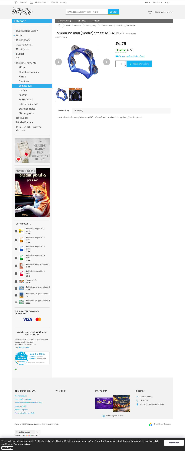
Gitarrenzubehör (28, 104)
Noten (19, 35)
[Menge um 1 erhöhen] (125, 62)
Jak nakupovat (21, 396)
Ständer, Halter (27, 109)
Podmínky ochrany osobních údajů (28, 402)
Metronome (25, 100)
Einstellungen (7, 448)
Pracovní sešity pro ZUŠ (24, 413)
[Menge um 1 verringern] (125, 65)
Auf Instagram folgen (114, 416)
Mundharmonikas (29, 72)
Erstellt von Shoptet (162, 424)
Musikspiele (22, 49)
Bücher (20, 54)
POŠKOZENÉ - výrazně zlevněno (28, 128)
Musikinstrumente (26, 63)
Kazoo (22, 77)
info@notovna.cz (147, 396)
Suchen (113, 12)
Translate (34, 435)
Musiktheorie (23, 40)
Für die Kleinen (24, 122)
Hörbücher (22, 118)
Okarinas (24, 81)
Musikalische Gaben (27, 31)
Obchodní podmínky (23, 399)
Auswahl (23, 95)
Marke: (61, 37)
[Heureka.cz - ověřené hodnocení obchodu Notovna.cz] (32, 358)
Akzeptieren (174, 443)
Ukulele (23, 90)
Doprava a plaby (21, 409)
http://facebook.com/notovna (152, 404)
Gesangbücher (24, 45)
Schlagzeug (25, 86)
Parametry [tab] (79, 110)
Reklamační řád (21, 406)
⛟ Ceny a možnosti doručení (129, 56)
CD (17, 58)
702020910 (144, 400)
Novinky (63, 2)
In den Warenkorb (141, 64)
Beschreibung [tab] (63, 110)
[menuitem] (64, 21)
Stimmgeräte (26, 113)
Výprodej (54, 2)
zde (28, 444)
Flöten (22, 67)
